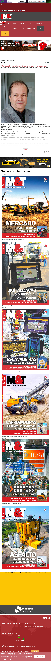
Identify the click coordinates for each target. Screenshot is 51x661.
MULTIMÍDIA (28, 623)
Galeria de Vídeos (28, 626)
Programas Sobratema (26, 8)
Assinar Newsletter (5, 8)
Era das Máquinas (38, 23)
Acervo (29, 23)
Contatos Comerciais (18, 642)
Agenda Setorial (36, 625)
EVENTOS (35, 623)
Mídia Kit (16, 637)
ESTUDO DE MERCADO (8, 633)
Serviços (18, 8)
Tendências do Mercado (37, 628)
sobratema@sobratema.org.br (23, 651)
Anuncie (40, 28)
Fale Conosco (13, 8)
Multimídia (15, 28)
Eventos (22, 28)
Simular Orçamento (18, 635)
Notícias (14, 23)
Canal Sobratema (28, 628)
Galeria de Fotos (28, 625)
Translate (23, 10)
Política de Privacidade (15, 655)
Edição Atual (22, 23)
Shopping (5, 33)
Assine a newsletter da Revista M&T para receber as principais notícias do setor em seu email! (25, 572)
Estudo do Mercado (31, 28)
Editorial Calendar (18, 640)
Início (3, 623)
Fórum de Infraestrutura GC (38, 626)
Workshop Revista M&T (37, 631)
